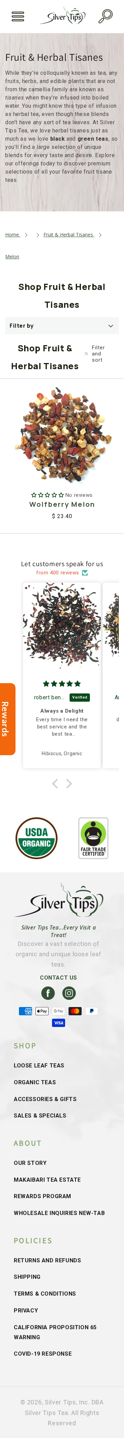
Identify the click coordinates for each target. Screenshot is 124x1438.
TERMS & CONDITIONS (45, 1293)
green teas (93, 139)
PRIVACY (26, 1310)
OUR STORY (30, 1163)
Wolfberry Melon (62, 504)
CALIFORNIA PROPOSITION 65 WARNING (55, 1332)
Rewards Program (42, 1196)
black (57, 139)
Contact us (58, 977)
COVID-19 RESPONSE (43, 1354)
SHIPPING (27, 1277)
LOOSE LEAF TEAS (39, 1065)
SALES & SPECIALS (40, 1115)
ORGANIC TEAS (35, 1082)
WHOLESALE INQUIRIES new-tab (59, 1213)
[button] (17, 16)
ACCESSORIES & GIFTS (45, 1099)
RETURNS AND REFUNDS (47, 1260)
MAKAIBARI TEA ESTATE (47, 1180)
